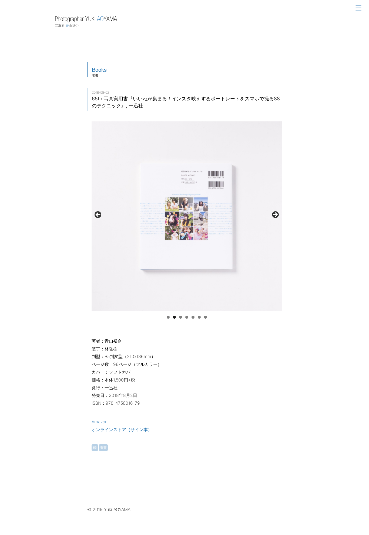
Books (99, 69)
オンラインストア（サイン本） (122, 429)
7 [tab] (205, 317)
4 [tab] (186, 317)
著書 (103, 447)
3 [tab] (180, 317)
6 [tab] (199, 317)
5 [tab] (193, 317)
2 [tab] (174, 317)
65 (95, 447)
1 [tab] (168, 317)
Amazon (100, 421)
